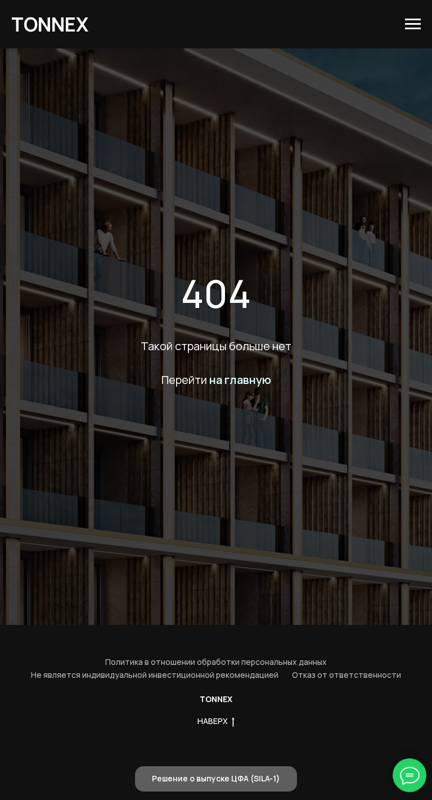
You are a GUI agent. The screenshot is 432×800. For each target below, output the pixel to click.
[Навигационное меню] (413, 24)
